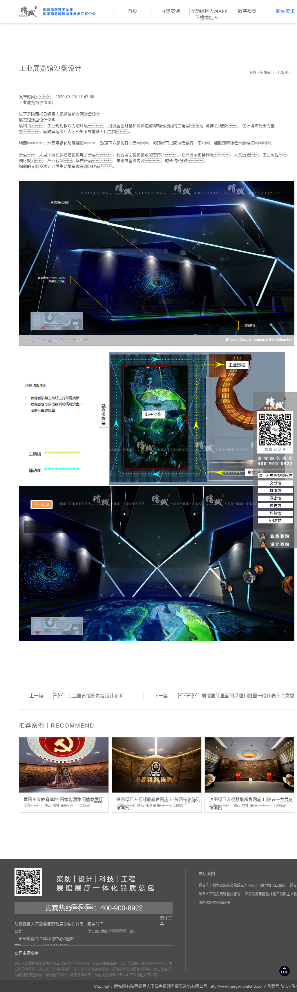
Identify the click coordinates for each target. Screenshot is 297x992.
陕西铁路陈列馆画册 (214, 903)
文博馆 (275, 483)
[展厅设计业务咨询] (275, 524)
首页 (252, 73)
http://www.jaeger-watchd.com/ (238, 986)
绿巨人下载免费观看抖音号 (219, 894)
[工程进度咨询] (275, 540)
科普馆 (275, 513)
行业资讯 (284, 73)
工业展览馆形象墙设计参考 (95, 695)
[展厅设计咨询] (275, 532)
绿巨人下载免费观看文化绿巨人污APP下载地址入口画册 (242, 885)
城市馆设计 (82, 969)
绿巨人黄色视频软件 (275, 475)
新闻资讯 (267, 73)
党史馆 (275, 498)
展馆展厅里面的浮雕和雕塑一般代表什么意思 (248, 695)
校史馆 (275, 505)
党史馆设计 (47, 969)
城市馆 (275, 490)
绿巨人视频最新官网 (65, 114)
